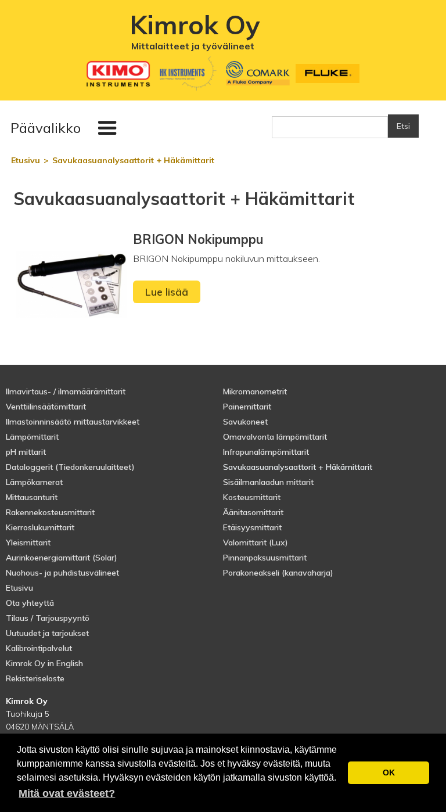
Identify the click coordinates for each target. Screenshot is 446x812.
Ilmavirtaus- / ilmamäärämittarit (65, 391)
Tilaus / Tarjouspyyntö (47, 618)
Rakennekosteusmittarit (50, 512)
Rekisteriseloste (35, 678)
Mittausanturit (31, 497)
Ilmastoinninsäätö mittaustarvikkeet (72, 421)
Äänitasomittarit (253, 512)
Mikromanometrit (255, 391)
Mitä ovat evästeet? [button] (67, 793)
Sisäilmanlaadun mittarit (268, 482)
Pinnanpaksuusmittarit (265, 557)
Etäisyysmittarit (252, 527)
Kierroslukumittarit (40, 527)
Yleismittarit (28, 542)
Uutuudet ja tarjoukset (47, 633)
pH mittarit (26, 452)
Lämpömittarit (32, 437)
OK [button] (389, 772)
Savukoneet (245, 421)
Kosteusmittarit (251, 497)
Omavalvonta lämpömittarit (275, 437)
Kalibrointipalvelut (39, 648)
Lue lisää (166, 292)
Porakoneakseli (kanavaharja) (278, 572)
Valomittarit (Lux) (255, 542)
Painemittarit (247, 406)
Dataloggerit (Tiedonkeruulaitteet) (70, 467)
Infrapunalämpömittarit (266, 452)
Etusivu (19, 588)
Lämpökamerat (34, 482)
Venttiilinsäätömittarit (46, 406)
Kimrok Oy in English (44, 663)
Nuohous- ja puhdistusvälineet (62, 572)
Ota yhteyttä (30, 603)
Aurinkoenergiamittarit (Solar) (61, 557)
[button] (66, 128)
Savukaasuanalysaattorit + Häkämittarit (297, 467)
